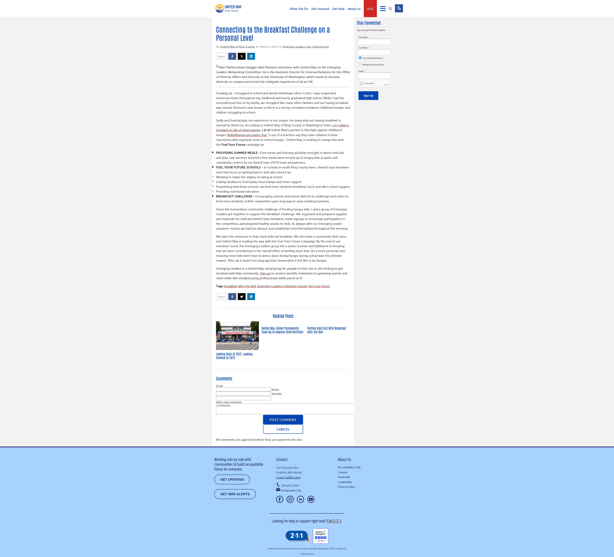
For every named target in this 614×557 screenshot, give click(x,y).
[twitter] (242, 56)
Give (370, 9)
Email (219, 385)
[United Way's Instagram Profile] (290, 499)
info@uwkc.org (291, 490)
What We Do (299, 8)
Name (275, 389)
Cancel (283, 429)
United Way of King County (237, 46)
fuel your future (319, 286)
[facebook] (233, 56)
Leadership (345, 481)
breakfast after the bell (240, 286)
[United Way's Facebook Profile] (279, 499)
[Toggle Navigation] (383, 8)
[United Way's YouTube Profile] (311, 499)
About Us (354, 8)
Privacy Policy (346, 486)
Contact (281, 459)
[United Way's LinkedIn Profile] (300, 499)
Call (334, 520)
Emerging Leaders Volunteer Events (282, 286)
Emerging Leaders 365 (297, 46)
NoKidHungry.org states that (247, 135)
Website (277, 393)
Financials (344, 477)
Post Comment (283, 419)
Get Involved (320, 8)
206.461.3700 (290, 485)
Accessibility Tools (349, 467)
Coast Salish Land (288, 477)
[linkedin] (252, 56)
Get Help (338, 8)
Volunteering (320, 46)
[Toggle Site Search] (392, 8)
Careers (342, 472)
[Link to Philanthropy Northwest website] (297, 536)
